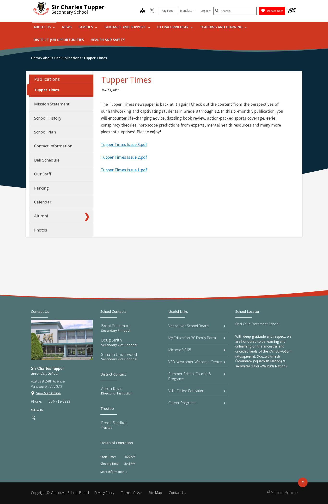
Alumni (41, 216)
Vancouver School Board (188, 325)
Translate (186, 11)
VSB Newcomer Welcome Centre (195, 361)
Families (86, 27)
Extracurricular (173, 27)
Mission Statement (51, 104)
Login (204, 11)
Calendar (42, 202)
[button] (87, 79)
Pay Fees (167, 11)
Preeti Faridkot (114, 422)
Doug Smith (111, 340)
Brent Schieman (115, 325)
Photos (40, 230)
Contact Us (177, 492)
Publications (47, 79)
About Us (43, 27)
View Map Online (48, 393)
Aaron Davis (111, 388)
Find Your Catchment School (257, 324)
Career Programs (182, 402)
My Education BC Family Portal (192, 337)
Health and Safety (108, 39)
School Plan (45, 132)
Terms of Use (131, 492)
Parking (41, 188)
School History (47, 118)
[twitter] (151, 11)
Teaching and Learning (221, 27)
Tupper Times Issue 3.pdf (124, 144)
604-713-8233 (59, 401)
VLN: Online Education (186, 390)
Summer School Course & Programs (189, 376)
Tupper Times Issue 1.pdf (124, 170)
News (67, 27)
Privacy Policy (104, 492)
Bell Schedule (47, 160)
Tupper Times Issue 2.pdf (124, 157)
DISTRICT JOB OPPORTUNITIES (59, 39)
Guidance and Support (125, 27)
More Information (112, 472)
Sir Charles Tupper (78, 7)
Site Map (155, 492)
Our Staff (42, 174)
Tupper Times (46, 89)
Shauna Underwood (119, 354)
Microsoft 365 (179, 349)
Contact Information (53, 146)
